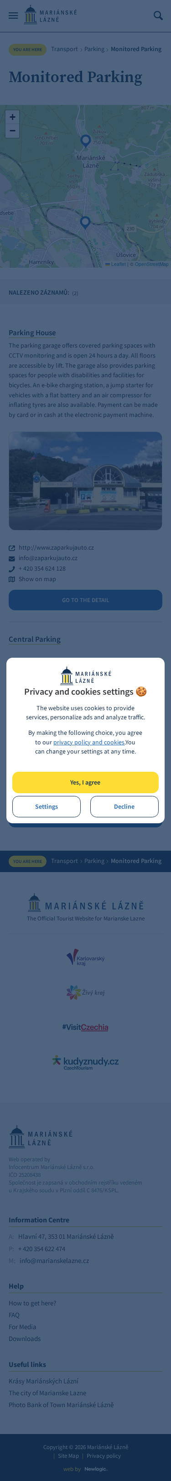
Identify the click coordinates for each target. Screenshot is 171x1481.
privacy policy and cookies (88, 742)
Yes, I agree (85, 782)
